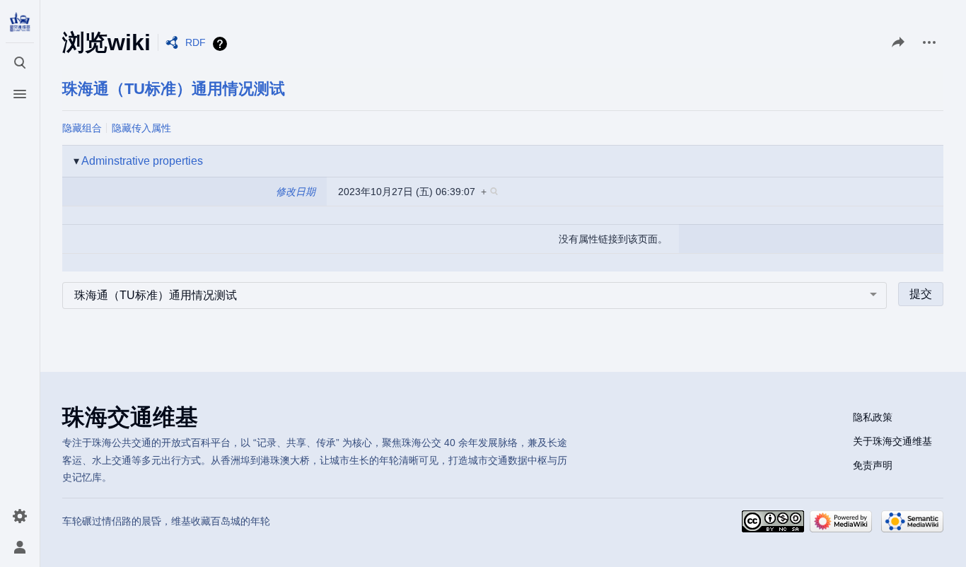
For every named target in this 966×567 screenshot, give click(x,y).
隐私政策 (872, 417)
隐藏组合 (82, 128)
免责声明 (872, 465)
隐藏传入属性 (141, 128)
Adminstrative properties (142, 161)
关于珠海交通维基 (892, 441)
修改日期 (295, 191)
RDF (195, 42)
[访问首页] (20, 22)
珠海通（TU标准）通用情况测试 (173, 89)
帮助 (222, 44)
